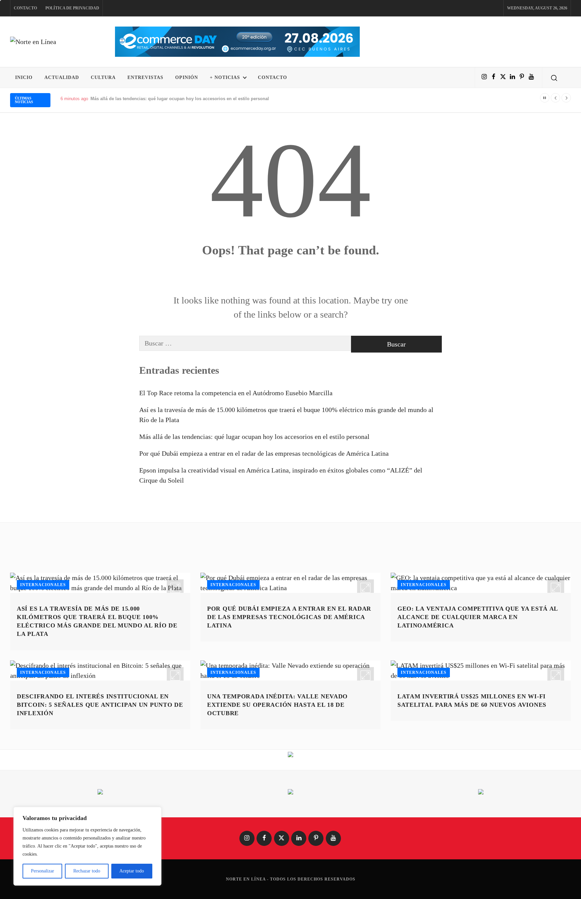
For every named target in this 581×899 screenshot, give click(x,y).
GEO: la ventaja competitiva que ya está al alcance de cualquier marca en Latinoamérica (477, 617)
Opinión (186, 77)
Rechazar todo (86, 870)
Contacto (25, 8)
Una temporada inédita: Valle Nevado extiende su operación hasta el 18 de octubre (277, 705)
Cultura (103, 77)
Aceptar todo (131, 870)
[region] (87, 846)
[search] (554, 78)
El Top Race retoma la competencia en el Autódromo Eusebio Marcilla (236, 393)
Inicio (24, 77)
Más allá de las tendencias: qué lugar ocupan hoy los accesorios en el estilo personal (254, 436)
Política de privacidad (72, 8)
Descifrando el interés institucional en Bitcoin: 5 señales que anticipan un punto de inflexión (100, 705)
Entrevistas (145, 77)
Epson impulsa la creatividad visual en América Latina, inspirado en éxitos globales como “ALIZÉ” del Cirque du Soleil (280, 475)
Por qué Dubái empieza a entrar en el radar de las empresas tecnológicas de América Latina (264, 453)
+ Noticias (225, 77)
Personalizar (42, 870)
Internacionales (43, 584)
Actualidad (61, 77)
